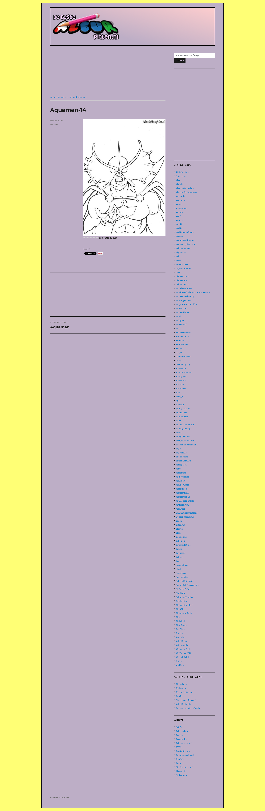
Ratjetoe (180, 557)
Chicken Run (181, 280)
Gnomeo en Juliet (184, 356)
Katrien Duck (182, 417)
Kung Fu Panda (183, 437)
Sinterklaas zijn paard (186, 700)
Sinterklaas (181, 573)
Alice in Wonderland (185, 188)
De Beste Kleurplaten (59, 797)
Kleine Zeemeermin (185, 425)
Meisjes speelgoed (184, 767)
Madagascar (181, 465)
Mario (178, 469)
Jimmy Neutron (183, 409)
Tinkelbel (180, 621)
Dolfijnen (180, 320)
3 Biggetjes (181, 176)
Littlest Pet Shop (183, 461)
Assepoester (181, 208)
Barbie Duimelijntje (185, 232)
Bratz (178, 260)
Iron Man (180, 405)
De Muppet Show (183, 300)
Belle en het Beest (184, 248)
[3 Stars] (90, 237)
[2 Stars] (87, 237)
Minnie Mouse (182, 485)
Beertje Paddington (185, 240)
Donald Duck (182, 324)
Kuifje (178, 433)
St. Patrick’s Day (183, 589)
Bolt (178, 256)
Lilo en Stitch (182, 457)
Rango (179, 549)
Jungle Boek (181, 413)
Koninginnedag (183, 429)
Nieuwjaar (180, 509)
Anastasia (180, 196)
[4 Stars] (93, 237)
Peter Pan (180, 525)
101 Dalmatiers (182, 172)
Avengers (180, 220)
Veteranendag (182, 645)
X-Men (179, 661)
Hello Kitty (181, 381)
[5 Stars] (96, 237)
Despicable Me (182, 312)
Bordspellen (181, 739)
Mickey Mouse (182, 477)
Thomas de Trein (184, 613)
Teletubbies (181, 601)
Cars (178, 272)
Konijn (179, 696)
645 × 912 (54, 124)
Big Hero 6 (181, 252)
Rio (177, 561)
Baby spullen (182, 731)
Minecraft (180, 481)
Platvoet (179, 529)
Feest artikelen (183, 751)
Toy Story (180, 629)
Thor (178, 617)
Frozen (179, 348)
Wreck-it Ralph (182, 657)
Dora (178, 328)
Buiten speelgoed (184, 743)
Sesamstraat (182, 565)
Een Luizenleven (183, 332)
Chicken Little (182, 276)
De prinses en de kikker (187, 304)
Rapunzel (180, 553)
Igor (178, 401)
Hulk (178, 393)
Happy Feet (181, 377)
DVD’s (178, 747)
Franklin (180, 340)
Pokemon (180, 541)
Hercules (180, 385)
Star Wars (180, 593)
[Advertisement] (108, 72)
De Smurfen (181, 308)
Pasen (179, 521)
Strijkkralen (181, 775)
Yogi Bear (180, 665)
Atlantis (179, 212)
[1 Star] (84, 237)
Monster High (182, 493)
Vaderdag (180, 637)
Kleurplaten (181, 684)
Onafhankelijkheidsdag (187, 513)
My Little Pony (182, 505)
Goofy (178, 360)
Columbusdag (182, 284)
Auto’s (178, 216)
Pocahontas (181, 537)
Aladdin (179, 184)
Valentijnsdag (182, 641)
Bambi (179, 224)
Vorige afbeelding (58, 97)
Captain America (183, 268)
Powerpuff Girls (183, 545)
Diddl (178, 316)
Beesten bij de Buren (185, 244)
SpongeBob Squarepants (187, 585)
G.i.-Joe (179, 352)
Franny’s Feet (182, 344)
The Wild (180, 609)
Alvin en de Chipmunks (186, 192)
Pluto (178, 533)
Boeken (179, 735)
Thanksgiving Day (184, 605)
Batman (179, 236)
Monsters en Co (183, 497)
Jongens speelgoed (185, 755)
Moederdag (181, 489)
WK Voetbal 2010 (183, 653)
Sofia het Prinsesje (184, 581)
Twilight (180, 633)
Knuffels (180, 759)
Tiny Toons (181, 625)
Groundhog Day (183, 364)
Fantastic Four (182, 336)
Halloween (181, 368)
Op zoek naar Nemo (185, 517)
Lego (178, 449)
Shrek (178, 569)
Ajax (178, 180)
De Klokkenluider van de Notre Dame (193, 292)
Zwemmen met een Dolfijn (188, 708)
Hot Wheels (181, 389)
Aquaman (180, 200)
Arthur (179, 204)
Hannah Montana (184, 373)
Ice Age (179, 397)
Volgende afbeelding (78, 97)
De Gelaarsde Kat (184, 288)
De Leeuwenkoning (185, 296)
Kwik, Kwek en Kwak (185, 441)
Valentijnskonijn (183, 704)
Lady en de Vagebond (186, 445)
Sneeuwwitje (182, 577)
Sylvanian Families (184, 597)
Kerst (178, 421)
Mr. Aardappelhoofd (185, 501)
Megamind (181, 473)
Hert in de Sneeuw (184, 692)
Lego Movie (181, 453)
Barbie (179, 228)
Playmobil (180, 771)
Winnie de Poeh (183, 649)
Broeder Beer (182, 264)
